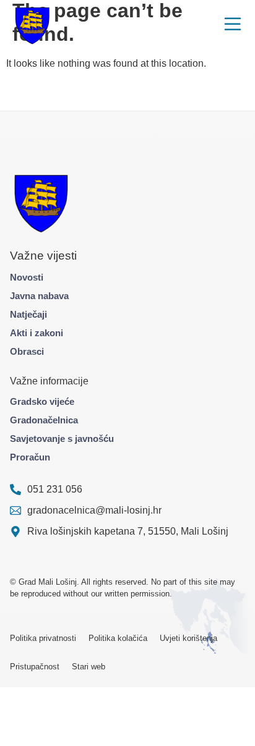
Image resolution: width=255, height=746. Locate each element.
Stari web (88, 666)
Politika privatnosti (43, 638)
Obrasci (27, 351)
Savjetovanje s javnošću (62, 438)
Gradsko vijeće (42, 401)
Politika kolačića (118, 638)
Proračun (30, 457)
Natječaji (28, 314)
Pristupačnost (34, 666)
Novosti (26, 277)
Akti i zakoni (36, 333)
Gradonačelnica (44, 420)
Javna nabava (39, 295)
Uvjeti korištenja (188, 638)
